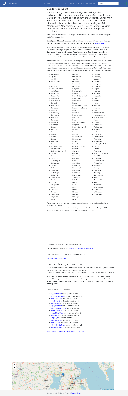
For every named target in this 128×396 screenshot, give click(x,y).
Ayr (56, 318)
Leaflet (103, 389)
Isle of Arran (59, 313)
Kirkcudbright (59, 327)
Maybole (58, 315)
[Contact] (73, 393)
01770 (53, 313)
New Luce (58, 298)
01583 (53, 306)
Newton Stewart (60, 308)
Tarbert (57, 322)
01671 (53, 308)
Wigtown (58, 310)
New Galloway (60, 325)
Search (123, 3)
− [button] (14, 367)
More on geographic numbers (57, 258)
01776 (53, 294)
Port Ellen (58, 301)
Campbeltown (60, 296)
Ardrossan (58, 320)
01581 (53, 298)
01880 (53, 322)
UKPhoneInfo (13, 3)
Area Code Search (45, 3)
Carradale (58, 306)
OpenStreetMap (110, 389)
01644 (53, 325)
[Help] (79, 393)
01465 (53, 303)
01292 (53, 318)
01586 (53, 296)
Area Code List (58, 3)
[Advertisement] (28, 35)
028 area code (99, 43)
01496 (53, 301)
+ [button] (14, 365)
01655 (53, 315)
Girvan (57, 303)
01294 (53, 320)
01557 (53, 327)
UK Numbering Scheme (89, 3)
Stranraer (58, 294)
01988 (53, 310)
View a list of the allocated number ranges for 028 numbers (67, 331)
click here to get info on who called (81, 248)
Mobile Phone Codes (72, 3)
